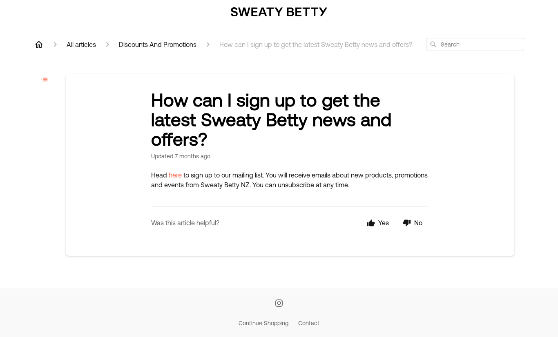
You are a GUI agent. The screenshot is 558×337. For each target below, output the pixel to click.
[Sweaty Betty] (279, 12)
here (175, 175)
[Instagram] (279, 303)
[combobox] (475, 44)
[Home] (39, 44)
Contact (308, 323)
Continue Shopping (263, 323)
